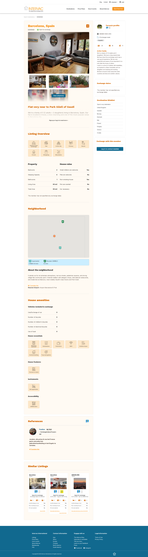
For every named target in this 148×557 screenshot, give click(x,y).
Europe (55, 541)
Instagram (88, 548)
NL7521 (49, 429)
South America (57, 547)
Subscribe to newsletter (80, 539)
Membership (35, 545)
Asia (54, 537)
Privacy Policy (99, 539)
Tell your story (78, 541)
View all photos (58, 96)
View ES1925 (42, 511)
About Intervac (36, 543)
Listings (34, 537)
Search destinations (29, 17)
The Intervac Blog (79, 537)
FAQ (33, 547)
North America (57, 545)
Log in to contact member (110, 149)
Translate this (33, 285)
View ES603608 (84, 511)
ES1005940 (40, 17)
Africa (54, 539)
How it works (35, 541)
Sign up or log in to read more (58, 120)
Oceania (55, 543)
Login (122, 2)
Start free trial (118, 9)
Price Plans (35, 539)
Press (75, 545)
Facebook (79, 548)
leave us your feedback (81, 543)
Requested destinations (55, 511)
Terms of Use (99, 537)
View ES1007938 (62, 513)
